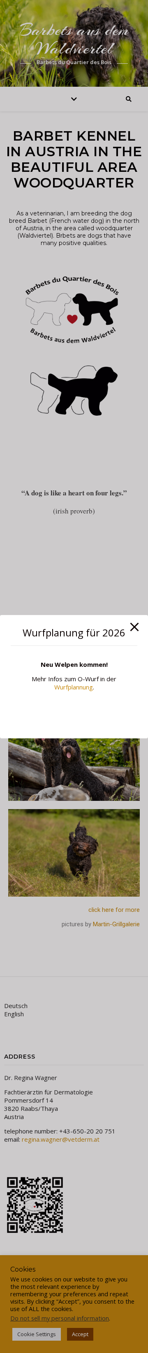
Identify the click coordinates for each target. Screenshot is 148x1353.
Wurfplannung (73, 687)
